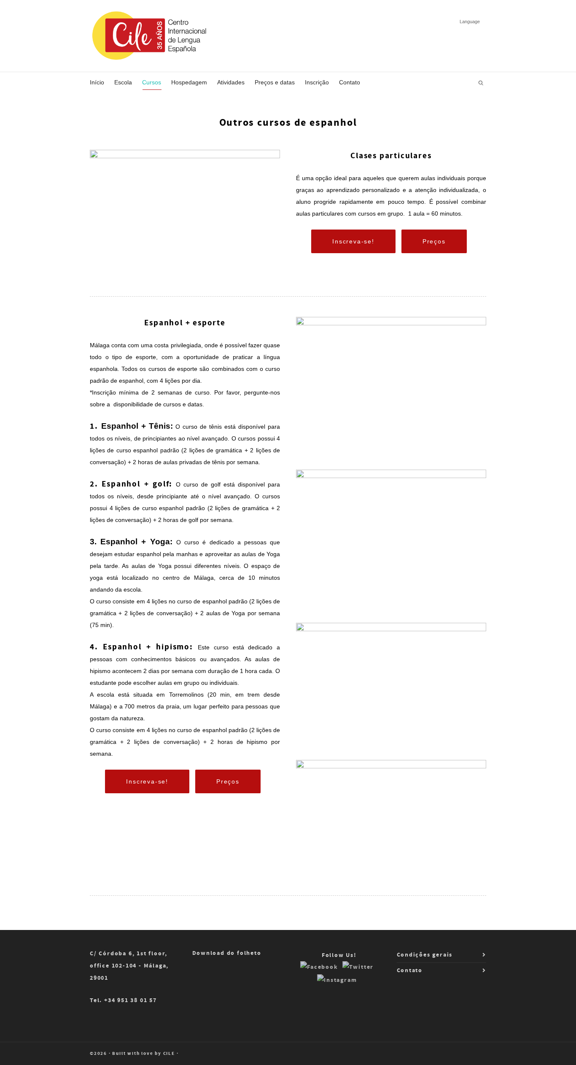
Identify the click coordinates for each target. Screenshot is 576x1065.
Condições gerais (425, 955)
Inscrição (317, 82)
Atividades (231, 82)
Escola (123, 82)
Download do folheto (226, 953)
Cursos (151, 82)
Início (97, 82)
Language (470, 21)
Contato (349, 82)
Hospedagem (189, 82)
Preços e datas (275, 82)
